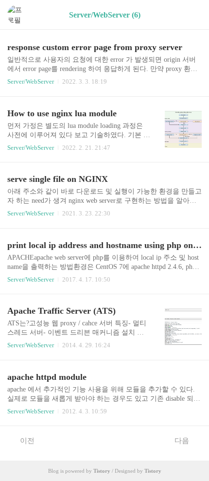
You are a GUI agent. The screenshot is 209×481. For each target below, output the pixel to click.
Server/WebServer (30, 81)
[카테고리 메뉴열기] (192, 14)
